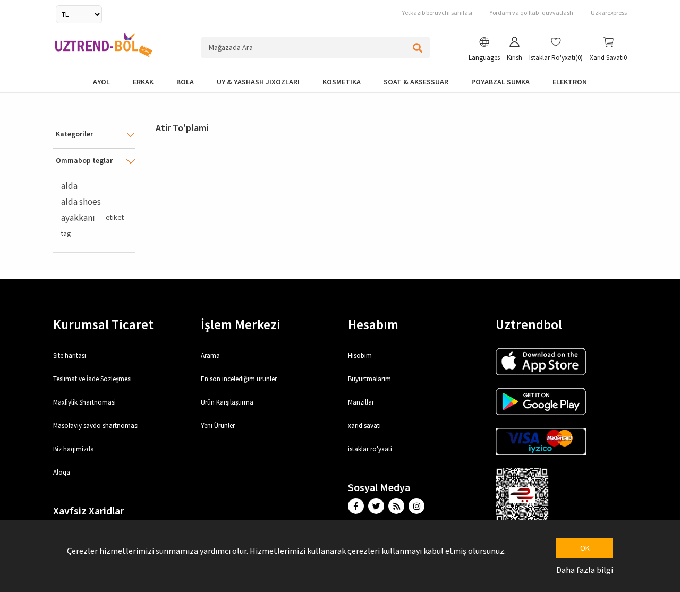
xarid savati (364, 425)
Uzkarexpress (609, 12)
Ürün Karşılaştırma (227, 402)
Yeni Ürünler (218, 425)
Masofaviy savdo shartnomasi (96, 425)
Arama (210, 355)
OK (585, 548)
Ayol (101, 82)
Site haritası (69, 355)
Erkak (143, 82)
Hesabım (373, 324)
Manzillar (361, 402)
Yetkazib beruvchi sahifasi (437, 12)
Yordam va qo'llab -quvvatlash (531, 12)
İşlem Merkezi (240, 324)
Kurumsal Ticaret (103, 324)
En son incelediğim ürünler (239, 378)
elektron (569, 82)
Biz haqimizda (73, 448)
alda (69, 186)
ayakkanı (78, 218)
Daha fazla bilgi (584, 569)
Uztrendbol (529, 324)
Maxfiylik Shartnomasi (84, 402)
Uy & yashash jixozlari (258, 82)
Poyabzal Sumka (500, 82)
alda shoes (81, 202)
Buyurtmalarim (369, 378)
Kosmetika (341, 82)
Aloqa (61, 472)
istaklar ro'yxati (370, 448)
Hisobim (360, 355)
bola (185, 82)
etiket (115, 217)
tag (66, 233)
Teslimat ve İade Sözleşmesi (92, 378)
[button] (484, 50)
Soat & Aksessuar (416, 82)
